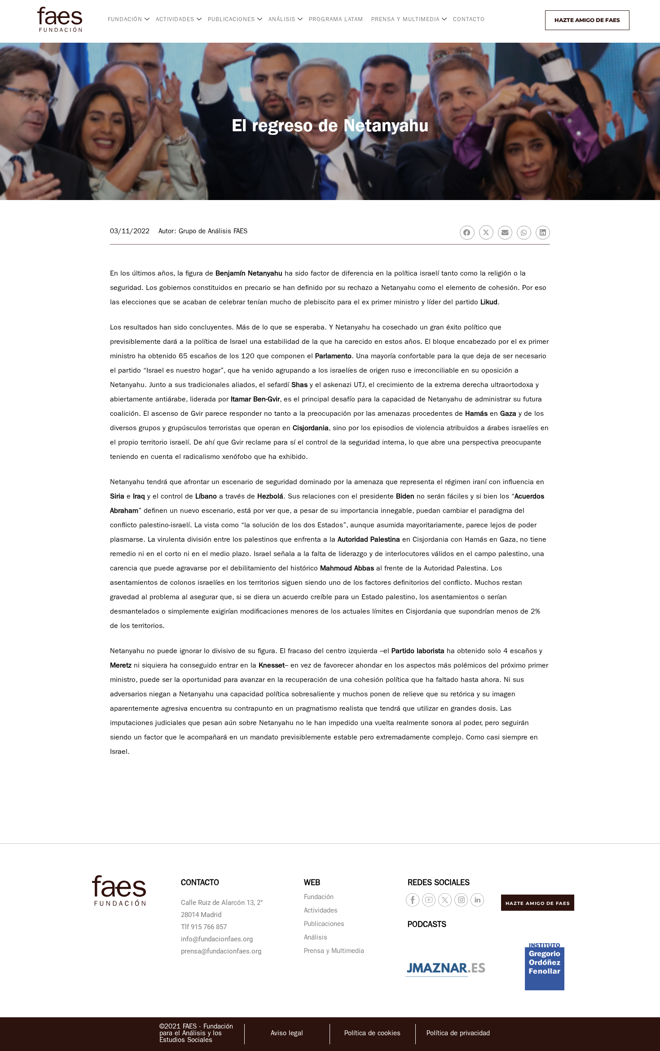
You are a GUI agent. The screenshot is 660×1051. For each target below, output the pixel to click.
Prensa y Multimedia (334, 952)
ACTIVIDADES (175, 20)
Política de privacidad (458, 1034)
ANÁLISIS (281, 20)
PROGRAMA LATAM (336, 20)
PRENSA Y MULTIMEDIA (405, 20)
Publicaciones (324, 925)
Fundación (319, 898)
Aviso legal (287, 1034)
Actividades (321, 911)
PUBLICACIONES (231, 20)
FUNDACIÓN (125, 20)
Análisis (315, 938)
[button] (521, 20)
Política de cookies (372, 1034)
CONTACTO (469, 20)
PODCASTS (427, 926)
